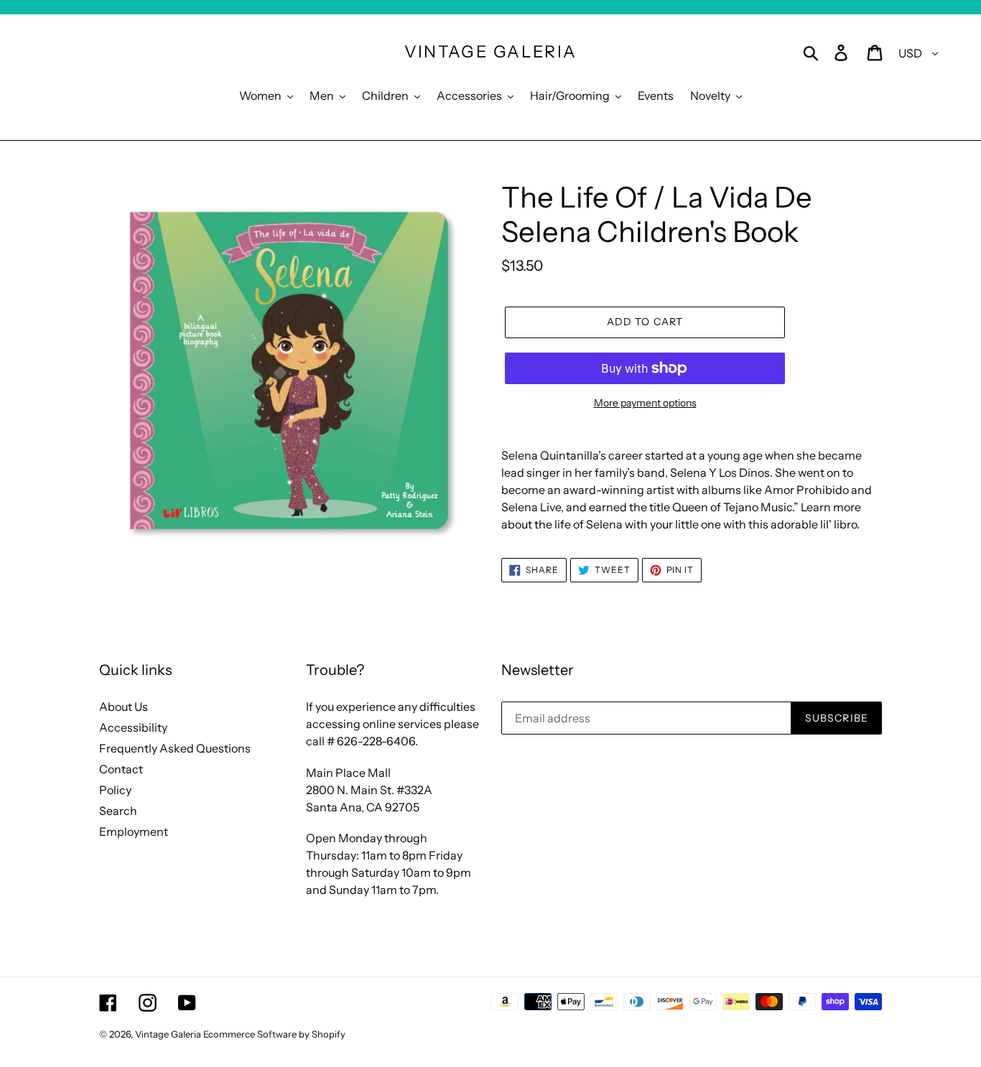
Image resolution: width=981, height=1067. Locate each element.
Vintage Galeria (490, 52)
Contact (121, 769)
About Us (123, 706)
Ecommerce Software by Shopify (274, 1034)
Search (118, 810)
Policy (115, 790)
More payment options (645, 402)
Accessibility (133, 727)
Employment (133, 831)
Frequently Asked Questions (175, 748)
